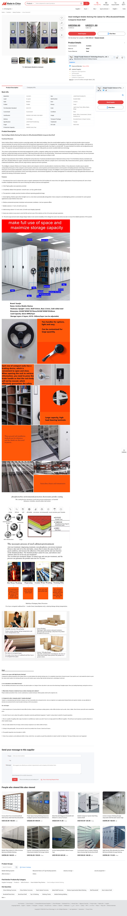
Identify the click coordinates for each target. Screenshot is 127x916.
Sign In (71, 79)
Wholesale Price (66, 903)
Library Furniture (16, 12)
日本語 (82, 905)
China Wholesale (56, 903)
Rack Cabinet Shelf (107, 890)
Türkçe (97, 905)
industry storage (68, 871)
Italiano (55, 905)
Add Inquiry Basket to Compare (34, 67)
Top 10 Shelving (34, 894)
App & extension (104, 9)
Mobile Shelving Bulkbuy (60, 894)
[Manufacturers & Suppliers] (11, 3)
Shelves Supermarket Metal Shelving (76, 890)
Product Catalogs (26, 867)
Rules (124, 9)
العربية (72, 905)
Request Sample (99, 38)
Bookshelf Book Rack (8, 894)
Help (94, 9)
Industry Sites (74, 903)
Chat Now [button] (113, 33)
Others (34, 874)
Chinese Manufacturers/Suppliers (43, 903)
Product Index (93, 903)
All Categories (7, 9)
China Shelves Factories (26, 890)
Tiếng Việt (103, 905)
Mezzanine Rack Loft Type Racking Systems (44, 871)
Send (14, 779)
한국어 (77, 905)
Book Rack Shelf (22, 894)
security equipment (99, 871)
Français (41, 905)
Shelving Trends (46, 894)
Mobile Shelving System (8, 871)
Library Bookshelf (26, 12)
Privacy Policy (89, 909)
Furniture (8, 12)
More (3, 897)
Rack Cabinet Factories (42, 890)
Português (34, 905)
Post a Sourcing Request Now (50, 779)
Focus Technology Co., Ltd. (52, 909)
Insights (107, 903)
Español (28, 905)
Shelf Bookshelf (94, 890)
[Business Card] (123, 95)
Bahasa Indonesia (111, 905)
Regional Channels (84, 903)
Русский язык (48, 905)
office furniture (6, 874)
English (23, 905)
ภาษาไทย (92, 905)
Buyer (85, 9)
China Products (29, 903)
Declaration (81, 909)
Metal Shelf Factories (57, 890)
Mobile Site (101, 903)
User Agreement (73, 909)
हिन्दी (87, 905)
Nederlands (66, 905)
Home (3, 12)
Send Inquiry (82, 33)
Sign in (123, 4)
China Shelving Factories (9, 890)
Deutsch (60, 905)
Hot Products (21, 903)
